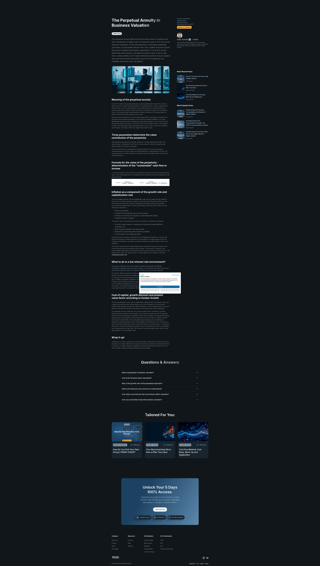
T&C (197, 563)
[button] (143, 275)
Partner (114, 543)
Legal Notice (192, 563)
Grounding (115, 549)
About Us (115, 540)
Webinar (130, 546)
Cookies (202, 563)
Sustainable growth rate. (119, 255)
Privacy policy (176, 275)
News (113, 546)
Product (130, 540)
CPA (161, 546)
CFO (161, 543)
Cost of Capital (148, 540)
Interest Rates (148, 549)
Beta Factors (148, 543)
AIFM (162, 540)
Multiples (147, 546)
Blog (129, 543)
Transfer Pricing (149, 552)
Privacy (206, 563)
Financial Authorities (166, 549)
